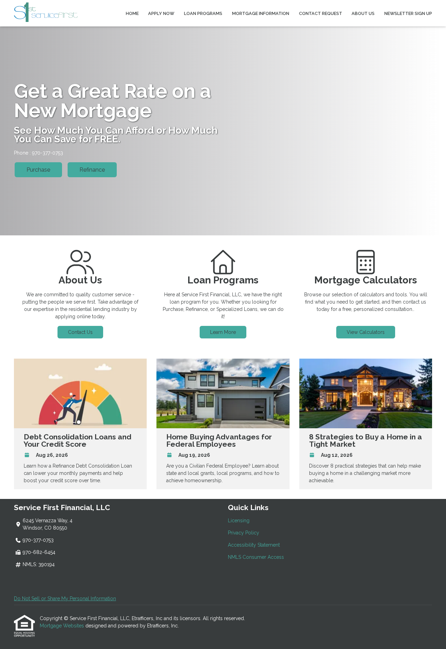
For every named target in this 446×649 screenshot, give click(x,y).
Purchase (38, 169)
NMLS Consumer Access (256, 557)
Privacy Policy (243, 532)
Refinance (92, 169)
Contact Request (320, 13)
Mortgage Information (260, 13)
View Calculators (366, 332)
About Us (363, 13)
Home (132, 13)
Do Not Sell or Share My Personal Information (65, 598)
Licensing (238, 520)
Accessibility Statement (254, 545)
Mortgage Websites (62, 625)
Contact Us (80, 332)
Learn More (223, 332)
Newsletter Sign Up (408, 13)
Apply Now (161, 13)
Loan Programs (203, 13)
